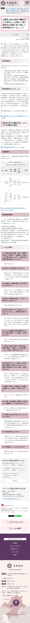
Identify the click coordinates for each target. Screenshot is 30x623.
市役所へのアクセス (8, 578)
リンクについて (15, 551)
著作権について (15, 548)
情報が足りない (22, 465)
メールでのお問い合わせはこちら (10, 498)
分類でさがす (13, 8)
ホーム (7, 8)
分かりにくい (22, 470)
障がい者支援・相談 (14, 10)
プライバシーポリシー (15, 545)
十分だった (6, 465)
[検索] (21, 3)
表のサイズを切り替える (15, 162)
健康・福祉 (20, 8)
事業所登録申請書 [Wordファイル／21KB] (13, 147)
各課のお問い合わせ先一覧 (15, 539)
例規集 (15, 554)
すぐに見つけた (7, 475)
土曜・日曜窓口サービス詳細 (10, 595)
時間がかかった (7, 477)
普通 (14, 465)
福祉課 (4, 491)
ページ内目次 (15, 34)
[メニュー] (27, 3)
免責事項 (15, 543)
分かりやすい (7, 470)
